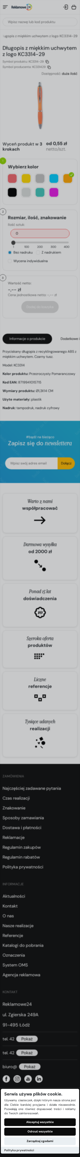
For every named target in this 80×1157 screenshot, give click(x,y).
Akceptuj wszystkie (40, 1122)
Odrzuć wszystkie (40, 1131)
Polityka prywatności (19, 1150)
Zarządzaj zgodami (40, 1141)
